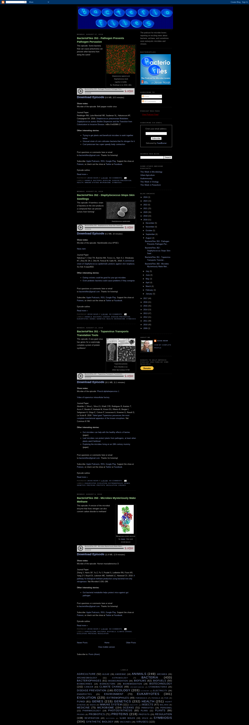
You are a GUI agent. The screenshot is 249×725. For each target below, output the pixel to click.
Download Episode (90, 97)
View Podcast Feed (150, 114)
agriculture (90, 631)
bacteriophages (89, 680)
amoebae (120, 674)
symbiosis (117, 182)
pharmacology (92, 711)
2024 (145, 197)
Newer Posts (82, 643)
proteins (91, 485)
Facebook (118, 164)
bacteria (97, 180)
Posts (146, 96)
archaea (162, 674)
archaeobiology (87, 678)
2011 (145, 321)
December (150, 223)
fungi (81, 701)
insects (147, 704)
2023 (145, 201)
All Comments (150, 101)
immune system (92, 182)
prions (81, 714)
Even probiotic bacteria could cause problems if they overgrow (109, 281)
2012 (145, 317)
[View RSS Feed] (141, 114)
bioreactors (107, 684)
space (145, 718)
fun (166, 698)
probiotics (97, 714)
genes (93, 319)
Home (106, 643)
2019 (145, 216)
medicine (83, 707)
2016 (145, 302)
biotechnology (160, 683)
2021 (145, 208)
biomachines (84, 684)
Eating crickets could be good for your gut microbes (104, 278)
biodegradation (118, 681)
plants (160, 710)
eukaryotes (82, 319)
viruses (122, 485)
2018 (145, 220)
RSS (103, 161)
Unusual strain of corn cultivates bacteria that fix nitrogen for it (109, 141)
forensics (141, 698)
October (149, 230)
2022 (145, 205)
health (80, 182)
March (148, 286)
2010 (145, 325)
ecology (122, 690)
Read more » (82, 174)
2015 (145, 306)
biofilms (107, 180)
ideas (93, 705)
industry (133, 705)
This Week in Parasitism (150, 185)
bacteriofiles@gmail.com (89, 155)
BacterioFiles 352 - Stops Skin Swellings (106, 197)
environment (113, 694)
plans (144, 711)
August (149, 238)
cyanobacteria (158, 687)
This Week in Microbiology (151, 172)
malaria (164, 705)
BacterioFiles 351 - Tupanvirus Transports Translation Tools (103, 333)
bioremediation (132, 684)
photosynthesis (120, 710)
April (148, 282)
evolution (102, 483)
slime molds (127, 718)
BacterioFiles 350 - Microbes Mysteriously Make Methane (106, 500)
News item (81, 249)
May (148, 279)
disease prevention (121, 180)
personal (166, 708)
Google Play (111, 161)
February (150, 290)
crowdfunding (137, 687)
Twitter (108, 164)
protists (101, 485)
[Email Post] (125, 178)
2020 (145, 212)
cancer (106, 317)
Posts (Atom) (94, 654)
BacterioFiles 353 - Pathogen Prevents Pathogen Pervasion (100, 40)
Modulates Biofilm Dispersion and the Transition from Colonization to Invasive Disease (104, 121)
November (150, 227)
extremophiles (115, 483)
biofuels (111, 631)
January (149, 294)
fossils (156, 698)
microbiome (105, 182)
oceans (128, 707)
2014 (145, 310)
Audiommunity (146, 178)
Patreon (80, 164)
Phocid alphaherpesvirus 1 (108, 391)
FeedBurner (162, 143)
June (148, 275)
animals (88, 180)
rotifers (110, 718)
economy (145, 691)
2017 (145, 298)
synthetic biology (100, 722)
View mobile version (106, 647)
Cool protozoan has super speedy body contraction (104, 144)
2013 (145, 313)
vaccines (125, 722)
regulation (111, 485)
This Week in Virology (149, 182)
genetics (101, 319)
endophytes (84, 694)
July (148, 271)
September (150, 234)
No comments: (116, 178)
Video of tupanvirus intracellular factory (93, 397)
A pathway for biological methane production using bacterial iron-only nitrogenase (106, 579)
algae (106, 674)
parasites (148, 708)
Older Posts (131, 643)
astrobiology (120, 678)
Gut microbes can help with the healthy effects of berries (106, 432)
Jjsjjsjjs (123, 539)
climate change (124, 631)
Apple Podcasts (93, 161)
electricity (160, 691)
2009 (145, 328)
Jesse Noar (162, 341)
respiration (92, 718)
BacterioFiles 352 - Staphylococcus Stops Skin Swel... (157, 250)
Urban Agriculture (147, 175)
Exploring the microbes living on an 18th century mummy (106, 444)
